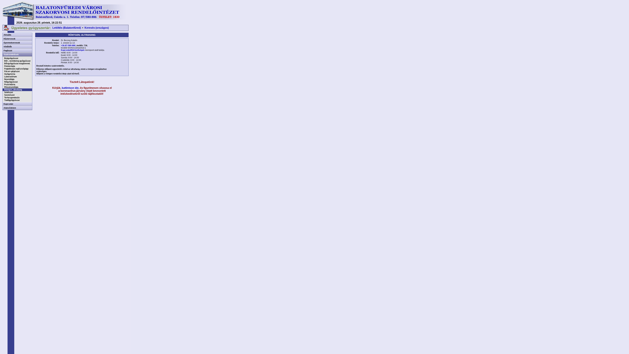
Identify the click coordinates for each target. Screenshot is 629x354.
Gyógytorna (9, 74)
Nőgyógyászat (11, 82)
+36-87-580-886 (68, 45)
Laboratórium (10, 77)
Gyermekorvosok (12, 43)
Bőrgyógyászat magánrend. (17, 63)
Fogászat (8, 50)
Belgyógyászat (11, 58)
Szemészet (9, 95)
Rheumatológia (11, 87)
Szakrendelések (11, 54)
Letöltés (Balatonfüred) (66, 27)
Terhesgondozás (12, 97)
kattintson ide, (70, 87)
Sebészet (8, 92)
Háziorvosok (9, 39)
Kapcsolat (8, 104)
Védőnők (8, 47)
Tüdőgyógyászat (12, 100)
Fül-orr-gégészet (12, 71)
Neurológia (9, 79)
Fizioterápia (9, 66)
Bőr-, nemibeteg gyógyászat (17, 61)
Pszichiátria (9, 84)
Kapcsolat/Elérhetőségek (73, 50)
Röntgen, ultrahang (13, 90)
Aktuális (7, 35)
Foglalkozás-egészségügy (16, 69)
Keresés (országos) (97, 27)
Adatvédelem (10, 108)
